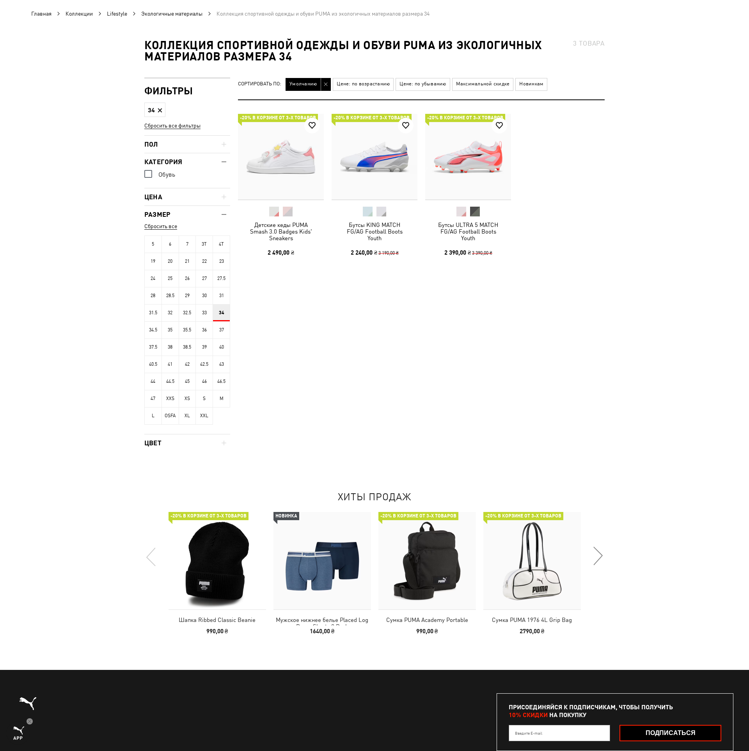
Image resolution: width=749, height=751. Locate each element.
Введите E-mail (528, 733)
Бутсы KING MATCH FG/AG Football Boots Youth (375, 231)
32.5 (187, 312)
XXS (170, 398)
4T (221, 244)
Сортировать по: (259, 84)
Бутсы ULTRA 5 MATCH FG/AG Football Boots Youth (468, 231)
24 (153, 278)
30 (204, 295)
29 (187, 295)
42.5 (204, 364)
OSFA (170, 415)
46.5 (221, 381)
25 (170, 278)
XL (187, 415)
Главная (41, 14)
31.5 (153, 312)
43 (221, 364)
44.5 (170, 381)
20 (170, 261)
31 (221, 295)
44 (153, 381)
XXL (204, 415)
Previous (151, 556)
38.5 (187, 347)
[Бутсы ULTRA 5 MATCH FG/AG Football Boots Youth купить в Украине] (468, 157)
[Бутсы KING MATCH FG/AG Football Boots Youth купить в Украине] (374, 157)
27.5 (221, 278)
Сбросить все (160, 226)
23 (221, 261)
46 (204, 381)
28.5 (170, 295)
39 (204, 347)
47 (153, 398)
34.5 (153, 330)
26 (187, 278)
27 (204, 278)
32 (170, 312)
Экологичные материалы (171, 14)
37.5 (153, 347)
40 (221, 347)
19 (153, 261)
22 (204, 261)
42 (187, 364)
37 (221, 330)
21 (187, 261)
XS (187, 398)
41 (170, 364)
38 (170, 347)
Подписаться (671, 733)
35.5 (187, 330)
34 (221, 312)
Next (598, 556)
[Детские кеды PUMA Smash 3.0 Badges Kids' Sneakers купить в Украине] (281, 157)
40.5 (153, 364)
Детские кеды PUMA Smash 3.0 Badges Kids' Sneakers (281, 231)
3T (204, 244)
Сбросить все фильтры (172, 125)
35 (170, 330)
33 (204, 312)
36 (204, 330)
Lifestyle (117, 14)
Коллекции (79, 14)
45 (187, 381)
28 (153, 295)
